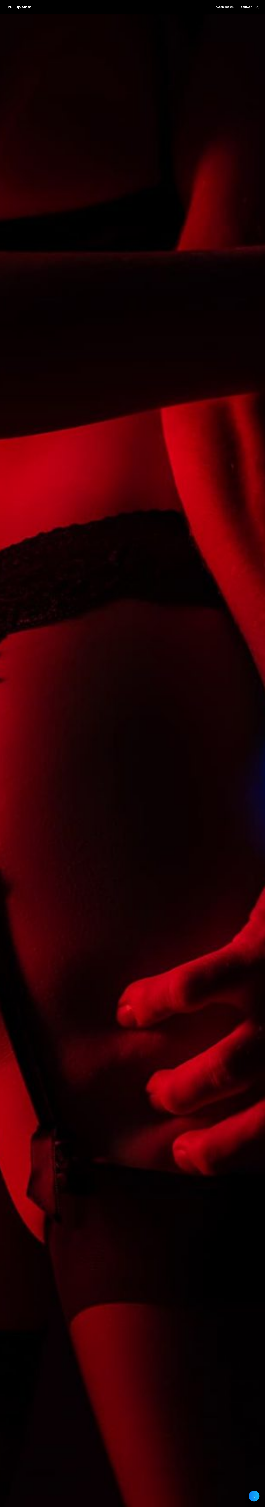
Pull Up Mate (19, 7)
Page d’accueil (225, 7)
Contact (246, 7)
